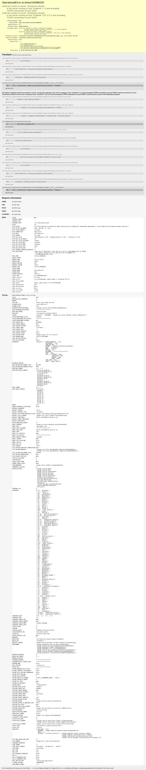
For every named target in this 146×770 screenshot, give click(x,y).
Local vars (9, 63)
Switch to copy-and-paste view (21, 55)
